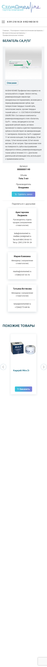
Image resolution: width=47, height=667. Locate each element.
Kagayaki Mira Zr (21, 370)
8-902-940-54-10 (30, 21)
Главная (6, 30)
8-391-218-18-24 (14, 21)
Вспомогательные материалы (14, 33)
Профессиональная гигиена (13, 35)
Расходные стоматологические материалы (27, 30)
